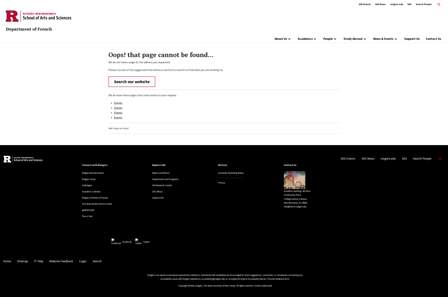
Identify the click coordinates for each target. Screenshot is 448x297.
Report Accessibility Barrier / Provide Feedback (262, 278)
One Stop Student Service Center (97, 203)
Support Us (412, 39)
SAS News (380, 4)
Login (82, 261)
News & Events (383, 39)
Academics (305, 39)
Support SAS (158, 197)
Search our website (132, 81)
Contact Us (433, 39)
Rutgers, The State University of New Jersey (215, 285)
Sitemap (22, 261)
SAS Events (365, 4)
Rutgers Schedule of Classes (95, 197)
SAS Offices (157, 191)
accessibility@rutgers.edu (213, 278)
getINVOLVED (88, 210)
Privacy (221, 182)
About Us (281, 39)
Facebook (127, 241)
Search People (424, 4)
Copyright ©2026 (186, 285)
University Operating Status (231, 172)
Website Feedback (61, 261)
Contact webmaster (263, 285)
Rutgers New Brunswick (93, 172)
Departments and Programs (165, 179)
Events (118, 103)
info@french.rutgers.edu (295, 206)
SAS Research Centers (162, 185)
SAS (409, 4)
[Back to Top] (440, 288)
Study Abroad (353, 39)
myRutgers (87, 185)
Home (7, 261)
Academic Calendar (91, 191)
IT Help (38, 261)
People (328, 39)
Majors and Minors (161, 172)
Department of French (29, 29)
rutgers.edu (396, 4)
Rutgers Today (89, 179)
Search (97, 261)
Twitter (146, 241)
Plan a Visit (87, 216)
